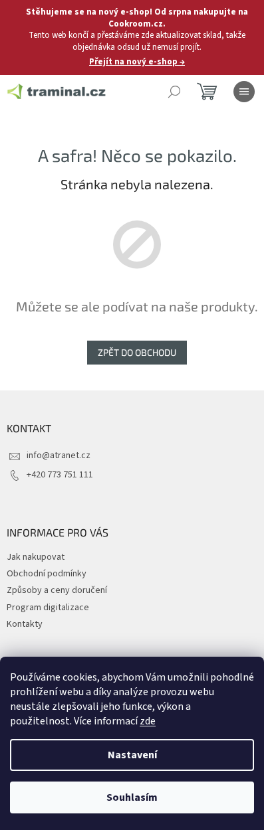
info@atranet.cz (58, 455)
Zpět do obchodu (137, 352)
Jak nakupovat (36, 557)
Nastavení (132, 755)
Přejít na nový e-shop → (137, 62)
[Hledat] (174, 91)
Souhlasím (132, 797)
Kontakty (25, 624)
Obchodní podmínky (46, 573)
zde (148, 721)
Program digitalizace (48, 607)
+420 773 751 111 (60, 474)
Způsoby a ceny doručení (57, 590)
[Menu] (244, 91)
